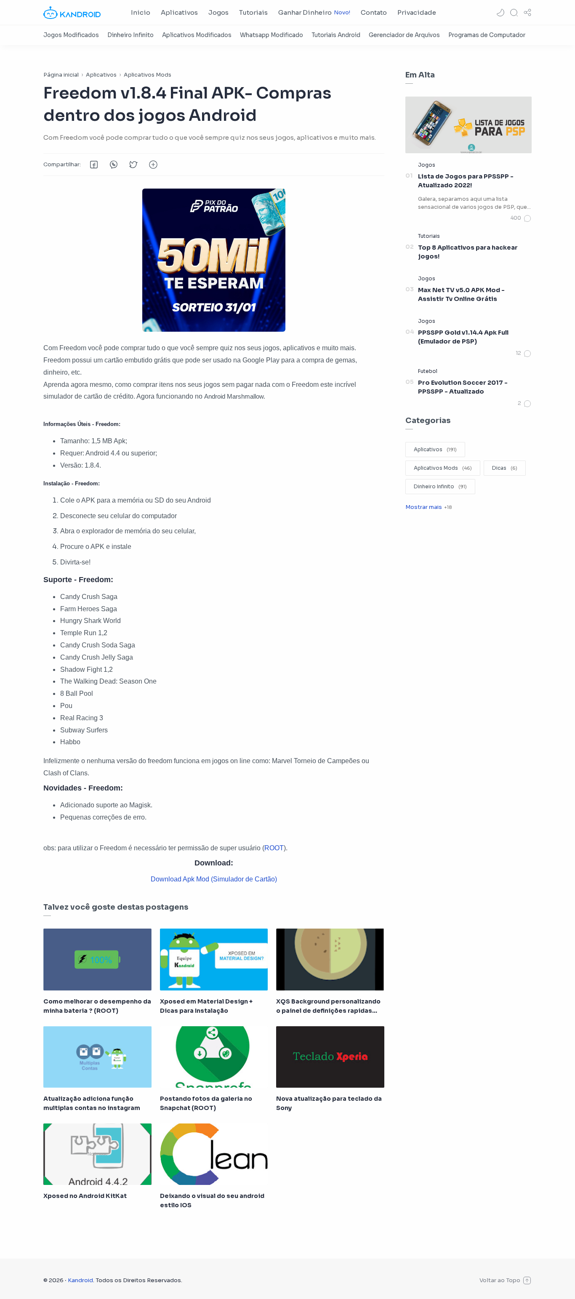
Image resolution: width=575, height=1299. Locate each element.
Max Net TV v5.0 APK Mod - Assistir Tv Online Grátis (461, 294)
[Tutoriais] (429, 236)
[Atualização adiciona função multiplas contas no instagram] (97, 1057)
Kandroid (80, 1280)
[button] (500, 12)
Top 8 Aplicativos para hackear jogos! (468, 252)
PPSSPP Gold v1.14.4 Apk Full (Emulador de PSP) (463, 337)
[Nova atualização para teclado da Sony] (330, 1057)
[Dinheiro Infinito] (130, 35)
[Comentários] (521, 218)
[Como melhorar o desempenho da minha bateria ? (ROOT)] (97, 959)
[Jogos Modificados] (71, 35)
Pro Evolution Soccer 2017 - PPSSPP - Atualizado (463, 387)
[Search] (514, 12)
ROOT (274, 848)
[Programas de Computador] (486, 35)
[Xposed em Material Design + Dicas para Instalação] (214, 959)
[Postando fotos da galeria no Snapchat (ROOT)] (214, 1057)
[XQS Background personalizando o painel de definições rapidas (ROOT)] (330, 959)
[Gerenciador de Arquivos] (404, 35)
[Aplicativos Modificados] (197, 35)
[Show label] (428, 507)
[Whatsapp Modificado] (271, 35)
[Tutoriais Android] (335, 35)
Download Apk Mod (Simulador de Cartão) (214, 879)
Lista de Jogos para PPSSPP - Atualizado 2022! (466, 181)
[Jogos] (426, 165)
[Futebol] (427, 371)
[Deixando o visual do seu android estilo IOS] (214, 1154)
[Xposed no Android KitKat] (97, 1154)
